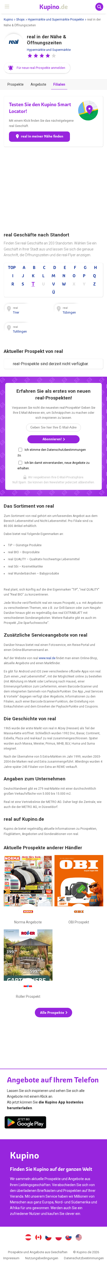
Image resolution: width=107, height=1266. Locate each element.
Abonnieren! (52, 439)
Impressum (11, 1258)
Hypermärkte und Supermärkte (49, 50)
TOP (12, 267)
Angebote (38, 84)
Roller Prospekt (28, 965)
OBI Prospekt (78, 890)
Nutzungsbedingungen (41, 1258)
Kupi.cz (48, 1238)
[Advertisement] (53, 189)
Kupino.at (28, 1238)
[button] (30, 56)
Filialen (59, 84)
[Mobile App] (25, 1123)
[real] (14, 44)
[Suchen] (99, 7)
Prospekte (15, 84)
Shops (20, 19)
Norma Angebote (28, 890)
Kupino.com (79, 1238)
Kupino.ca (38, 1238)
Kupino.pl (58, 1238)
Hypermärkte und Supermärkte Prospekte (56, 19)
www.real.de (47, 658)
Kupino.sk (68, 1238)
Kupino (8, 19)
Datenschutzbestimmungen (84, 1258)
